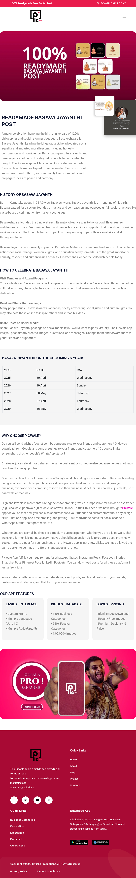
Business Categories (22, 820)
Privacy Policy (18, 871)
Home (73, 759)
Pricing (74, 779)
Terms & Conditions (48, 871)
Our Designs (17, 845)
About (73, 766)
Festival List (17, 826)
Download (16, 839)
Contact (75, 785)
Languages (17, 832)
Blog (72, 772)
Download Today (113, 3)
